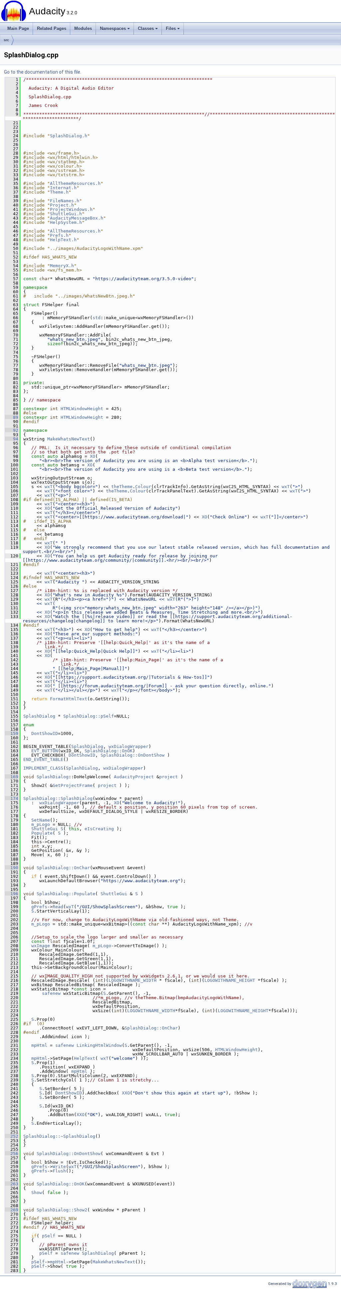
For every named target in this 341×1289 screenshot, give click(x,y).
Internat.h (63, 187)
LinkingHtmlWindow (99, 1045)
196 (11, 893)
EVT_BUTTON (44, 750)
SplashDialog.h (68, 135)
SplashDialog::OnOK (109, 750)
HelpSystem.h (66, 222)
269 (11, 1209)
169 (11, 776)
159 (11, 733)
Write (59, 1166)
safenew (51, 993)
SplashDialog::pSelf (88, 716)
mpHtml (39, 1045)
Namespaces (113, 28)
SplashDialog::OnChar (63, 867)
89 (11, 417)
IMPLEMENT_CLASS (43, 768)
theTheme (122, 486)
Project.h (62, 205)
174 (11, 798)
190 (11, 867)
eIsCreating (99, 828)
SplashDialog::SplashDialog (58, 798)
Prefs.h (59, 235)
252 (11, 1136)
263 (11, 1183)
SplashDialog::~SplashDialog (59, 1136)
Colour (143, 486)
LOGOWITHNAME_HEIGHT (229, 980)
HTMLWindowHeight (82, 408)
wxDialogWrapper (129, 746)
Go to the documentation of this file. (42, 72)
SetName (40, 820)
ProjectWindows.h (71, 209)
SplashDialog (39, 716)
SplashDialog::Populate (66, 893)
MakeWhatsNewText (68, 438)
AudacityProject (134, 776)
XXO (126, 1092)
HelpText (84, 1058)
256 (11, 1153)
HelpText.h (63, 239)
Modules (83, 28)
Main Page (18, 28)
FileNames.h (64, 200)
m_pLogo (40, 824)
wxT (49, 486)
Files (171, 28)
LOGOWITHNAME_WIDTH (133, 980)
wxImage (40, 945)
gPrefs (39, 906)
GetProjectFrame (73, 785)
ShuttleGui (44, 828)
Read (58, 906)
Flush (59, 1170)
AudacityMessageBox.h (76, 218)
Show (36, 1192)
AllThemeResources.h (75, 183)
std (97, 317)
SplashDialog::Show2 (62, 1209)
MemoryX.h (62, 265)
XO (92, 456)
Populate (42, 833)
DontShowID (44, 733)
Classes (146, 28)
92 (11, 430)
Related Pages (51, 28)
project (168, 776)
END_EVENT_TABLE (43, 759)
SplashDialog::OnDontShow (133, 755)
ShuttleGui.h (66, 213)
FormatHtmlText (68, 698)
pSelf (48, 1235)
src (6, 40)
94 (11, 438)
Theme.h (59, 192)
